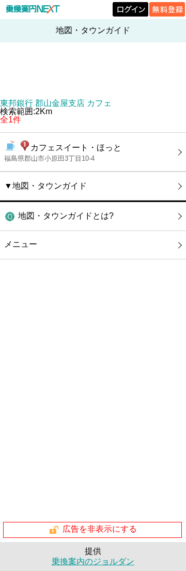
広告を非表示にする (100, 529)
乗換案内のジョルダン (93, 561)
